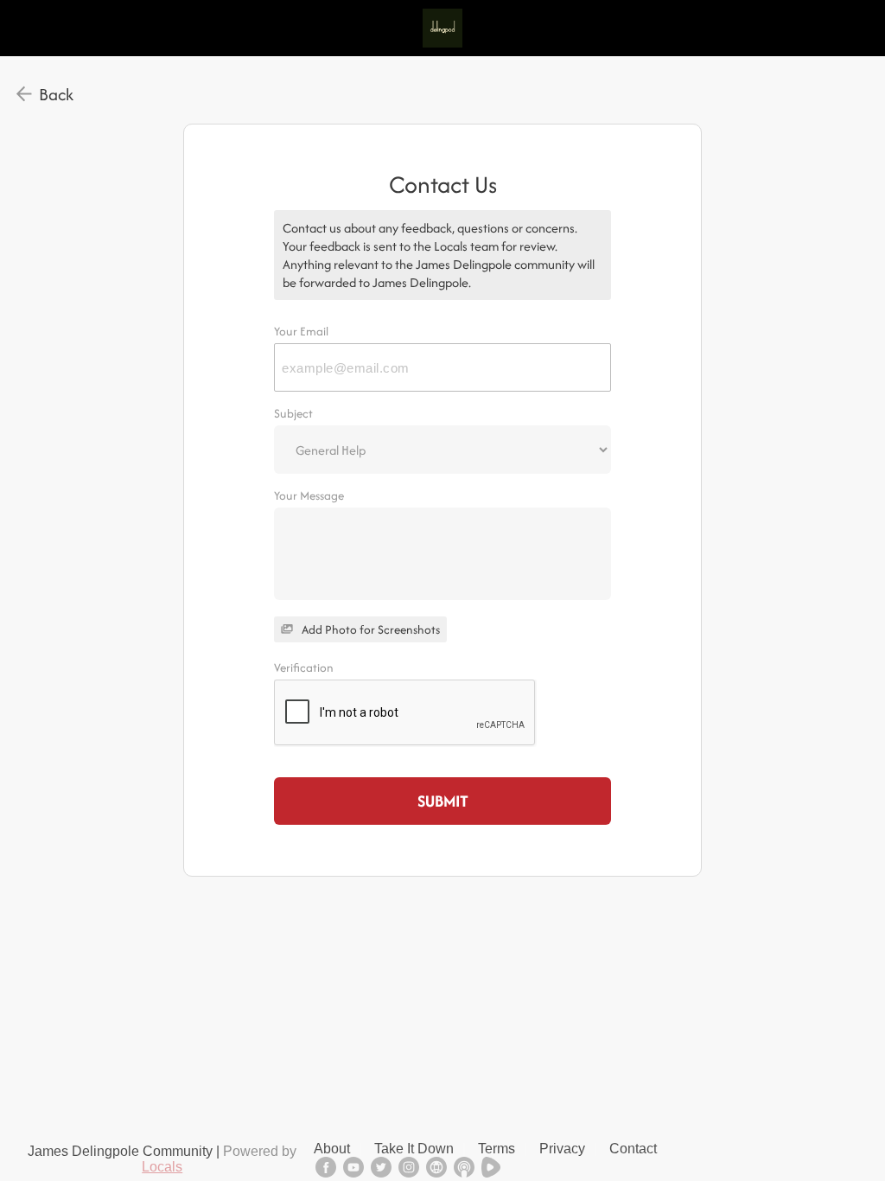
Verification (304, 667)
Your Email (301, 331)
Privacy (562, 1148)
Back (56, 94)
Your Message (309, 495)
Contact (633, 1148)
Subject (293, 413)
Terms (496, 1148)
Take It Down (414, 1148)
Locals (162, 1166)
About (332, 1148)
